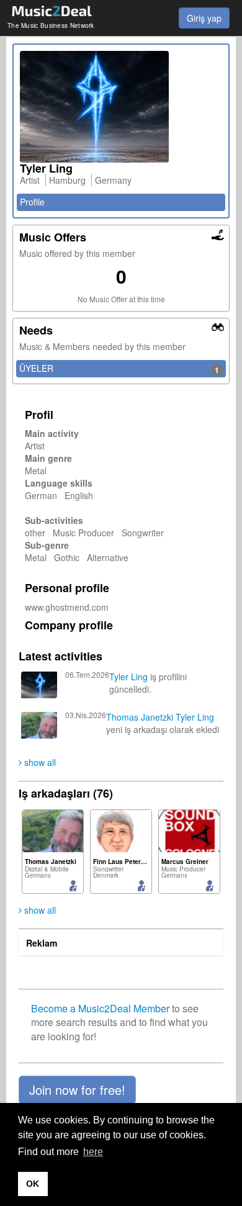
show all (39, 762)
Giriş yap (204, 18)
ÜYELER (119, 369)
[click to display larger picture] (121, 107)
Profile (32, 202)
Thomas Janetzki (139, 717)
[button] (77, 1090)
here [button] (93, 1151)
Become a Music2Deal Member (100, 1008)
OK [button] (32, 1184)
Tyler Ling (128, 676)
